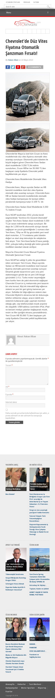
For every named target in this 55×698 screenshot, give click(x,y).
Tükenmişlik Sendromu (15, 574)
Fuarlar (9, 691)
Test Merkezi (35, 684)
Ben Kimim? (10, 494)
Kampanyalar (12, 688)
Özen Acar (34, 544)
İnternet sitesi (11, 402)
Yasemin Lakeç (12, 464)
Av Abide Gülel (35, 464)
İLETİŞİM (36, 2)
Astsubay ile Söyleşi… (37, 585)
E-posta (9, 394)
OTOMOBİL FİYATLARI (13, 2)
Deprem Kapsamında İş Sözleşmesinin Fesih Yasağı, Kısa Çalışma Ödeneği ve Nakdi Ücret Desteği (39, 529)
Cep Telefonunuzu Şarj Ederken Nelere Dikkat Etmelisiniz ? (15, 566)
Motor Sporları (28, 688)
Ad (7, 386)
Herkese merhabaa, (13, 489)
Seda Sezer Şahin (36, 614)
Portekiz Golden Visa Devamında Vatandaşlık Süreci (39, 486)
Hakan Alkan (13, 60)
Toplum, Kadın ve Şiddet (39, 589)
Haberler (21, 684)
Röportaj (42, 688)
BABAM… (32, 644)
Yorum (9, 365)
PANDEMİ (33, 648)
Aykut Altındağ (13, 544)
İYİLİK (32, 639)
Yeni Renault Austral (37, 569)
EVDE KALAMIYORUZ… (37, 651)
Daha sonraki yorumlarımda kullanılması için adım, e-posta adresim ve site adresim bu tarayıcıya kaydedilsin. (27, 415)
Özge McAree (11, 614)
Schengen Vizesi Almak (15, 584)
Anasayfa (10, 684)
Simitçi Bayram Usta (13, 639)
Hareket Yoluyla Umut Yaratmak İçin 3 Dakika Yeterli (15, 669)
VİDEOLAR (26, 2)
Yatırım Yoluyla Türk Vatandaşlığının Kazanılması (37, 518)
